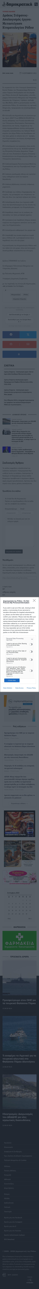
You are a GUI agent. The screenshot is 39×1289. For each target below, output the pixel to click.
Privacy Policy (31, 688)
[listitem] (19, 639)
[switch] (31, 644)
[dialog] (19, 644)
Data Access (19, 688)
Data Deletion (7, 688)
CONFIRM (12, 680)
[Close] (35, 601)
